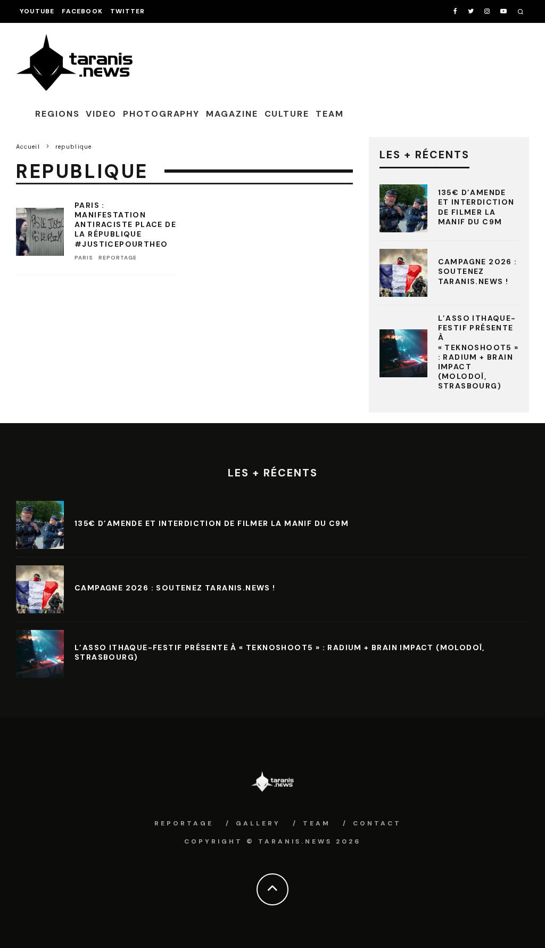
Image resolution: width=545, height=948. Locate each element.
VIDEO (101, 113)
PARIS (84, 257)
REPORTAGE (117, 257)
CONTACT (377, 823)
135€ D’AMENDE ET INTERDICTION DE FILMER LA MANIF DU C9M (476, 207)
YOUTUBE (37, 11)
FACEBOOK (82, 11)
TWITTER (127, 11)
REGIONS (57, 113)
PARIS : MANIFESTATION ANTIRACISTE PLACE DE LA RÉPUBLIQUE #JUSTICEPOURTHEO (125, 224)
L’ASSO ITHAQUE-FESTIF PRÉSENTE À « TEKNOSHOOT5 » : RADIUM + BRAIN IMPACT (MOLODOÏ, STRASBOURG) (478, 352)
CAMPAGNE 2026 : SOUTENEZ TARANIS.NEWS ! (477, 271)
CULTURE (287, 113)
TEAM (330, 113)
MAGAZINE (232, 113)
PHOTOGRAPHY (161, 113)
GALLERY (258, 823)
